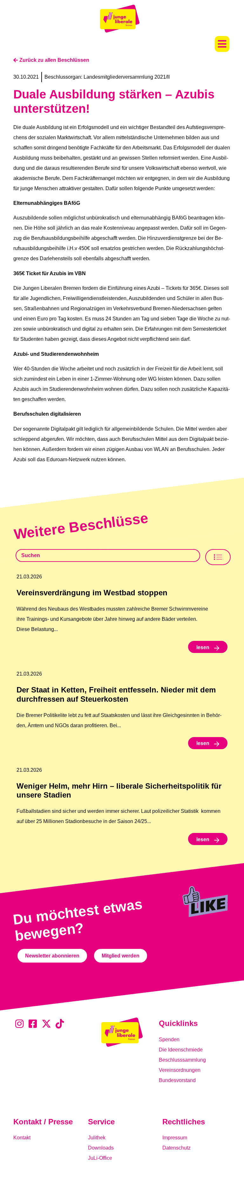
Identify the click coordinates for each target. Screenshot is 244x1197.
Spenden (169, 1039)
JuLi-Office (100, 1158)
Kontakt (21, 1137)
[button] (222, 44)
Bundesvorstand (177, 1080)
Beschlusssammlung (182, 1060)
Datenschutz (176, 1147)
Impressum (174, 1137)
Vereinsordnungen (179, 1070)
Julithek (96, 1137)
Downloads (101, 1147)
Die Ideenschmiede (181, 1049)
